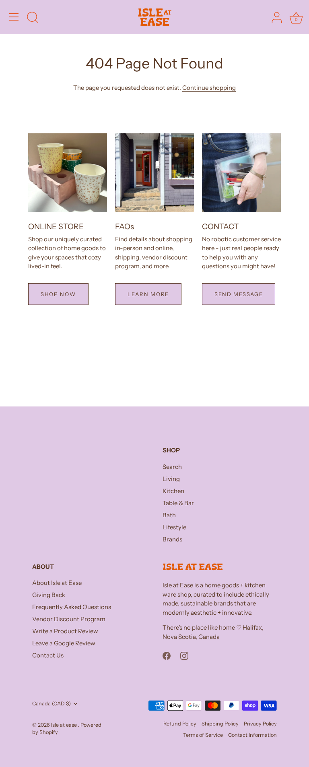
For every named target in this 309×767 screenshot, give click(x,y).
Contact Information (252, 735)
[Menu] (14, 17)
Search (172, 467)
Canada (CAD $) (51, 704)
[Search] (32, 18)
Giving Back (48, 595)
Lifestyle (174, 527)
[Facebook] (167, 655)
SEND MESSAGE (238, 294)
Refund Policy (179, 724)
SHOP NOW (58, 294)
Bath (169, 515)
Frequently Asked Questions (71, 607)
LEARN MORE (148, 294)
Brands (172, 539)
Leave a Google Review (63, 643)
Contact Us (48, 655)
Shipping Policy (220, 724)
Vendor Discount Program (68, 619)
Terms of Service (203, 735)
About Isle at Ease (57, 583)
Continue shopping (209, 87)
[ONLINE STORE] (67, 172)
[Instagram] (184, 655)
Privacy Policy (260, 724)
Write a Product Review (65, 631)
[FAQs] (154, 172)
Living (171, 479)
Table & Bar (178, 503)
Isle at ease (64, 725)
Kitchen (173, 491)
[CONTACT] (241, 172)
